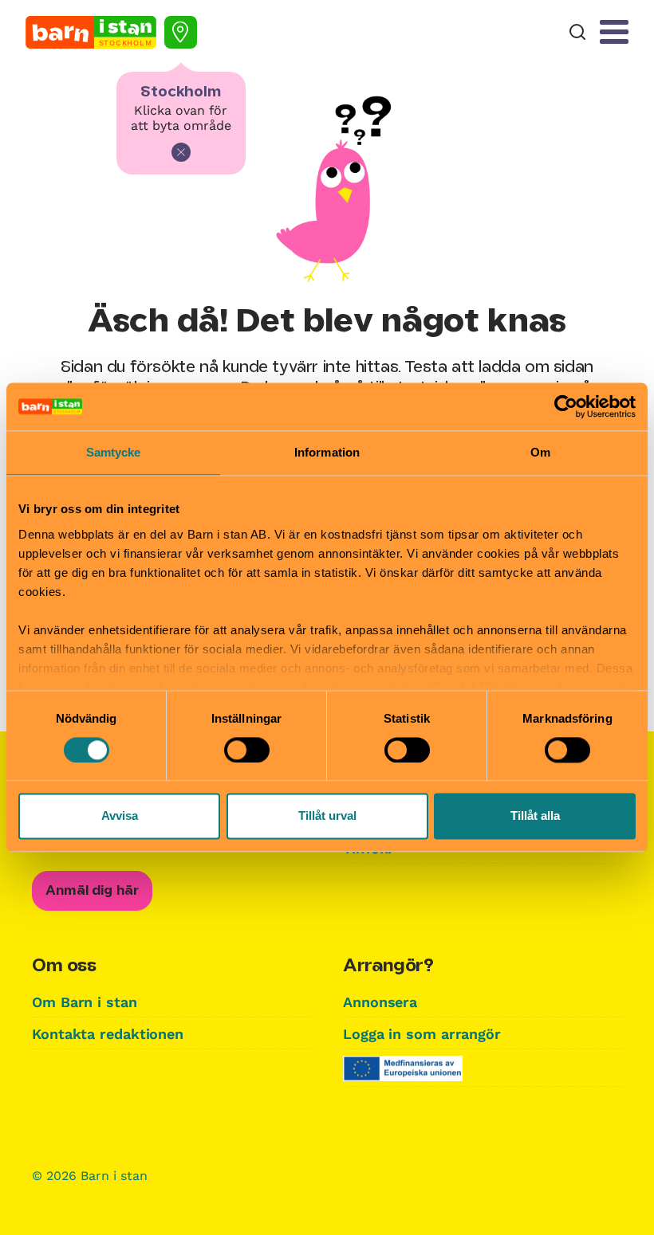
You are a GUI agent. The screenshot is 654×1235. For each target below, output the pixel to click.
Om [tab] (540, 452)
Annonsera (380, 1002)
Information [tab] (327, 452)
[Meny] (614, 32)
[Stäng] (181, 152)
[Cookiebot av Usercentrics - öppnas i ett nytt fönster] (566, 406)
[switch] (247, 750)
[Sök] (577, 32)
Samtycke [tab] (113, 452)
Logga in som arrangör (422, 1033)
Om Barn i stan (84, 1002)
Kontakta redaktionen (107, 1033)
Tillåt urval (327, 816)
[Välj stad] (180, 32)
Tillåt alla (535, 816)
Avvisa (119, 816)
